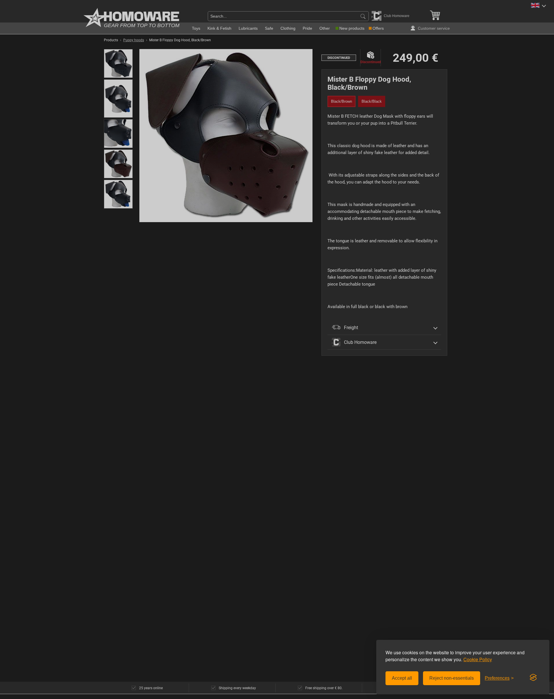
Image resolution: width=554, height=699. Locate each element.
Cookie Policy (477, 659)
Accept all (402, 678)
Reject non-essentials (451, 678)
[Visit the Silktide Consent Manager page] (533, 678)
